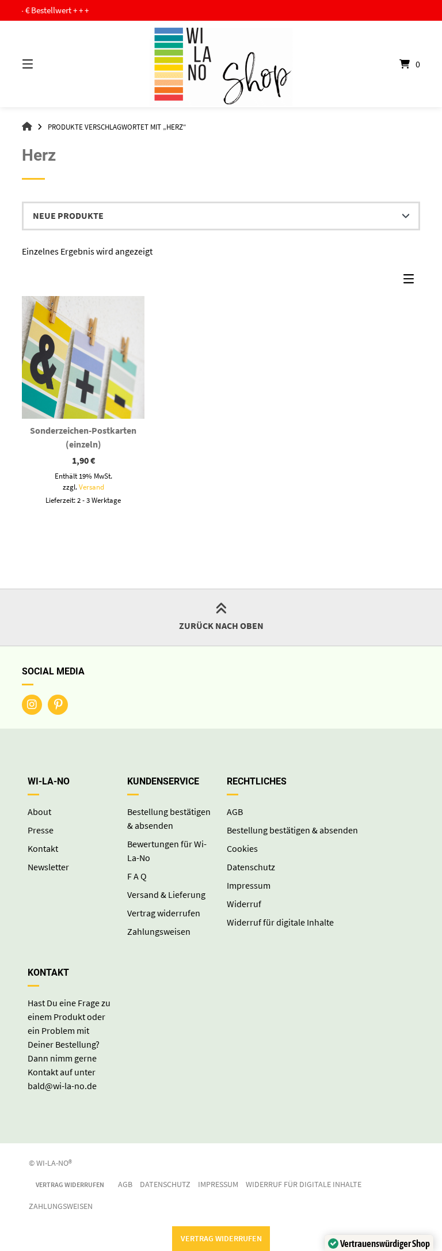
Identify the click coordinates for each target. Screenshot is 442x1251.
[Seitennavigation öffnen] (48, 64)
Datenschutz (251, 867)
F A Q (137, 876)
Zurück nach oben (221, 625)
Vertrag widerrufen (163, 913)
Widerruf (244, 903)
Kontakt (43, 848)
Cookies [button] (242, 848)
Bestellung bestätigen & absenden (292, 830)
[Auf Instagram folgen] (32, 705)
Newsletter (48, 867)
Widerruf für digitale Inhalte (280, 922)
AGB (235, 811)
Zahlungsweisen (158, 931)
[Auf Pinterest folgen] (58, 705)
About (39, 811)
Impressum (248, 885)
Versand (91, 486)
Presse (41, 830)
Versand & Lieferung (166, 894)
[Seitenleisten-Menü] (411, 281)
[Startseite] (221, 64)
